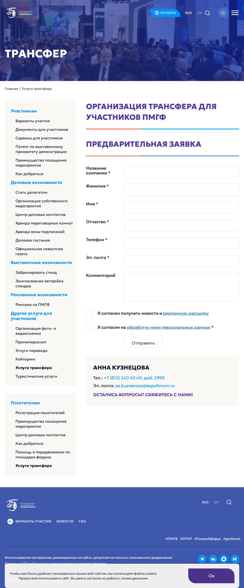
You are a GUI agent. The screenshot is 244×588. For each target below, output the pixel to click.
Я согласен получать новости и (153, 313)
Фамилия (97, 186)
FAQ (82, 521)
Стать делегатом (31, 192)
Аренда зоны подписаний (40, 231)
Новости (65, 521)
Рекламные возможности (39, 294)
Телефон (96, 239)
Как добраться (29, 173)
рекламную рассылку (186, 313)
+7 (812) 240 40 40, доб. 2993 (134, 377)
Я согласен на (155, 327)
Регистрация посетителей (40, 412)
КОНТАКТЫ (168, 13)
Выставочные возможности (41, 262)
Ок (211, 575)
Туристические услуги (36, 376)
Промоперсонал (30, 342)
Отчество (97, 221)
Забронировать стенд (36, 272)
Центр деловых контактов (40, 214)
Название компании (98, 170)
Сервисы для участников (39, 138)
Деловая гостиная (32, 240)
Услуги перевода (31, 350)
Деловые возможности (36, 182)
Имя (92, 204)
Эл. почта (97, 257)
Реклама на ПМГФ (32, 304)
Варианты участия (32, 120)
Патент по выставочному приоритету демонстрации (41, 149)
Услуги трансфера (33, 367)
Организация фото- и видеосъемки (35, 331)
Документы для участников (41, 129)
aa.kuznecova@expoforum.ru (145, 385)
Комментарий (100, 275)
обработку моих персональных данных (168, 327)
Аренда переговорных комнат (44, 223)
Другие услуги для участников (31, 316)
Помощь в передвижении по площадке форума (42, 454)
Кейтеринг (25, 359)
